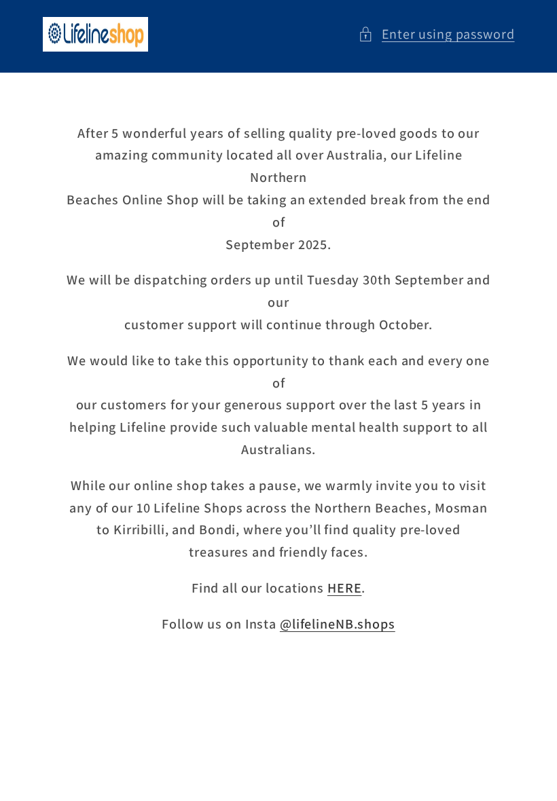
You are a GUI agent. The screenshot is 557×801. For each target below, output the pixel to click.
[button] (436, 34)
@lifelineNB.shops (337, 624)
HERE (344, 588)
